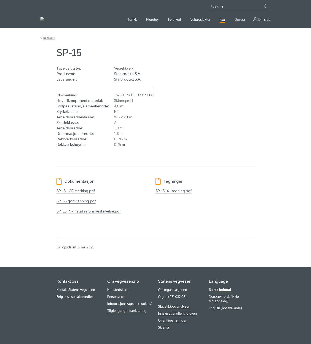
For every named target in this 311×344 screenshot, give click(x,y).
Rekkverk (49, 38)
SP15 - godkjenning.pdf (76, 201)
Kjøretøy (152, 20)
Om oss (240, 20)
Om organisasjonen (172, 290)
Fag (222, 20)
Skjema (163, 327)
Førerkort (174, 20)
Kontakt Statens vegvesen (75, 290)
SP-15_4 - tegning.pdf (173, 191)
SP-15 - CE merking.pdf (75, 191)
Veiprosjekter (200, 20)
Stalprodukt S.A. (127, 73)
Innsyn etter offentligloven (177, 313)
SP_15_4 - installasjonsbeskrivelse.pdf (88, 211)
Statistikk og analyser (173, 306)
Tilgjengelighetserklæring (126, 311)
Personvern (115, 297)
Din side (264, 20)
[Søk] (266, 6)
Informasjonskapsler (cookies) (129, 304)
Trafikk (132, 20)
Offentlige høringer (172, 320)
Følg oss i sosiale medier (74, 297)
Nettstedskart (117, 290)
